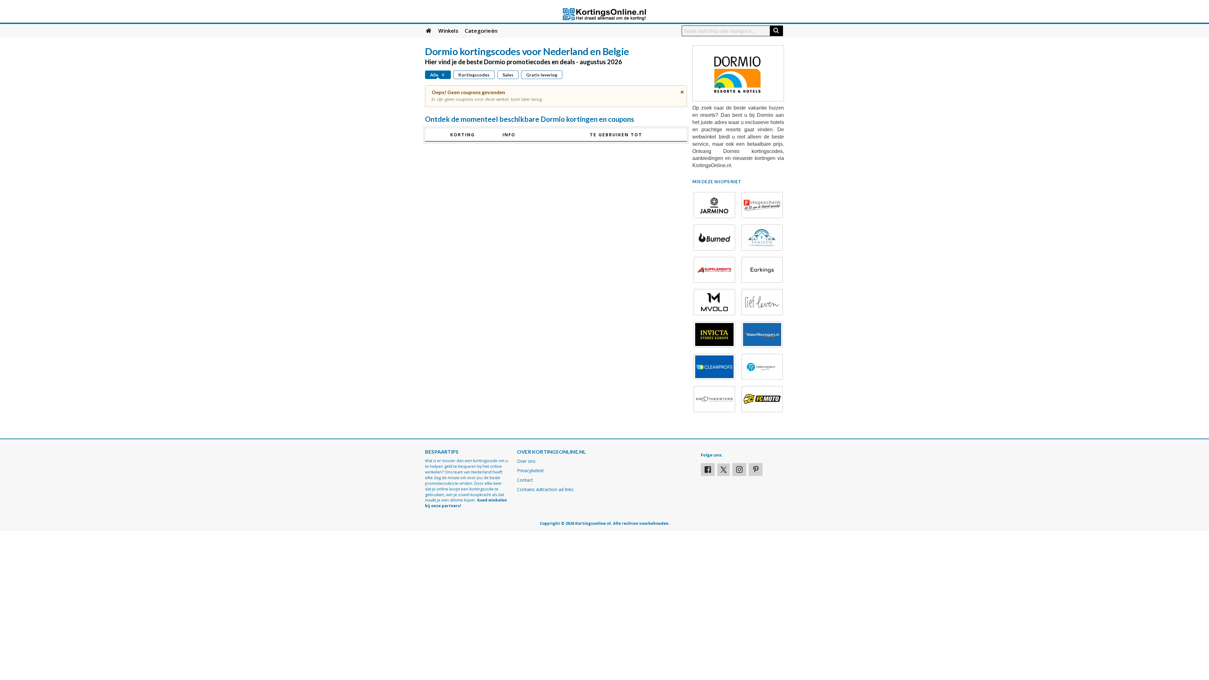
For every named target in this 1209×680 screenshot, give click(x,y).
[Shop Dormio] (738, 73)
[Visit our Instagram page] (739, 469)
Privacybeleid (530, 470)
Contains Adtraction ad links (545, 489)
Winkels (448, 30)
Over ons (526, 461)
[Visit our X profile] (723, 469)
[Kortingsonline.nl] (604, 14)
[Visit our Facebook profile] (708, 469)
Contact (525, 480)
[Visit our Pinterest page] (756, 469)
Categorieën (481, 30)
